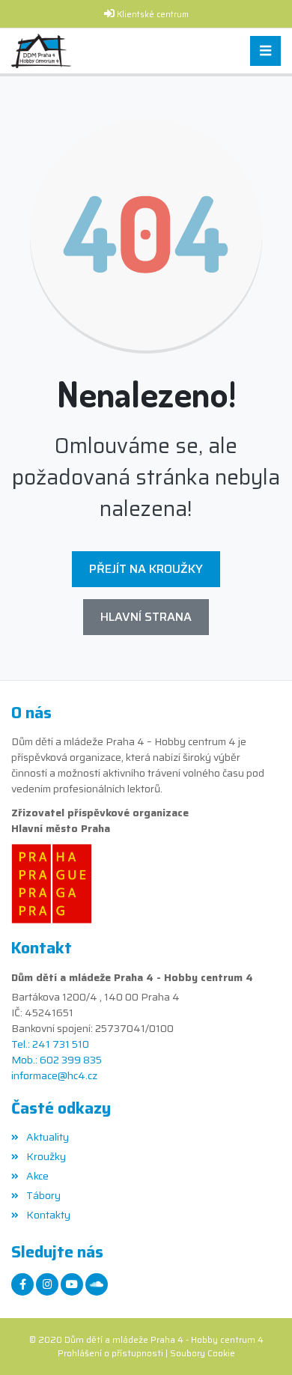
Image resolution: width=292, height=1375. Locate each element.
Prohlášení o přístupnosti (110, 1353)
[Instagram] (47, 1284)
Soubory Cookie (202, 1353)
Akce (37, 1176)
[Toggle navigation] (265, 51)
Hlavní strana (146, 616)
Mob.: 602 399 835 (56, 1060)
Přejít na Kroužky (146, 568)
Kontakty (48, 1214)
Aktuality (47, 1137)
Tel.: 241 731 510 (50, 1044)
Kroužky (46, 1156)
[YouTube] (72, 1284)
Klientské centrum (153, 14)
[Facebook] (22, 1284)
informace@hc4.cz (54, 1076)
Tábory (43, 1195)
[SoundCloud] (96, 1284)
